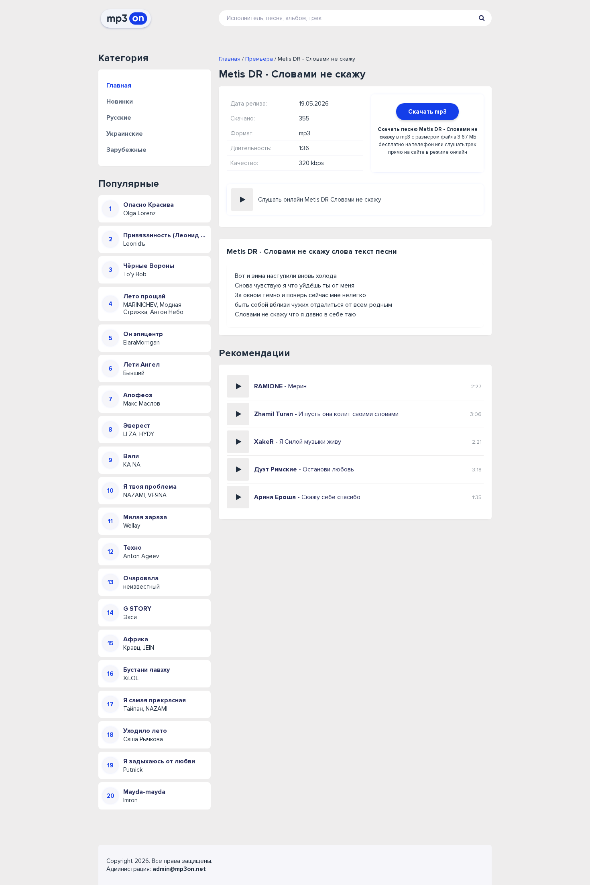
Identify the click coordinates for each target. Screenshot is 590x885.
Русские (118, 118)
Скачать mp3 (427, 111)
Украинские (124, 134)
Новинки (119, 102)
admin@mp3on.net (179, 869)
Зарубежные (126, 150)
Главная (118, 86)
